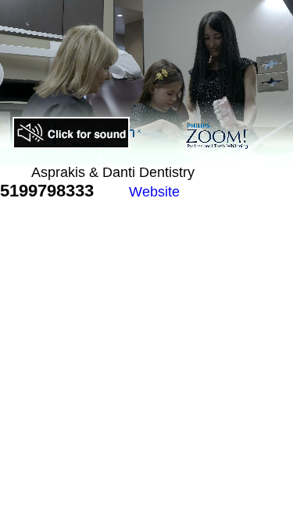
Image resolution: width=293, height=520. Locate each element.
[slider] (113, 152)
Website (154, 192)
